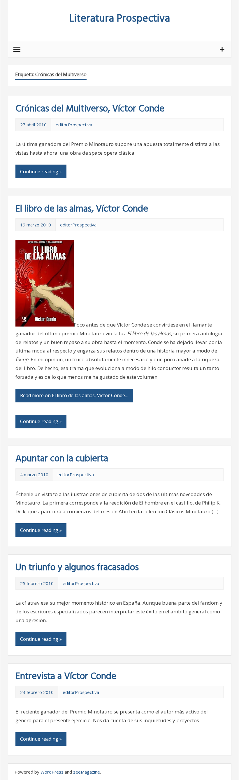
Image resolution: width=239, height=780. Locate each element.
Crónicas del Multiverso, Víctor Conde (89, 109)
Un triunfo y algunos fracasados (77, 567)
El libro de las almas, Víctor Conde (81, 209)
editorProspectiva (74, 125)
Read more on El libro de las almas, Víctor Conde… (74, 395)
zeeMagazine (86, 772)
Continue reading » (41, 171)
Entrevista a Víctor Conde (65, 676)
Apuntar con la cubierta (61, 458)
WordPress (52, 772)
